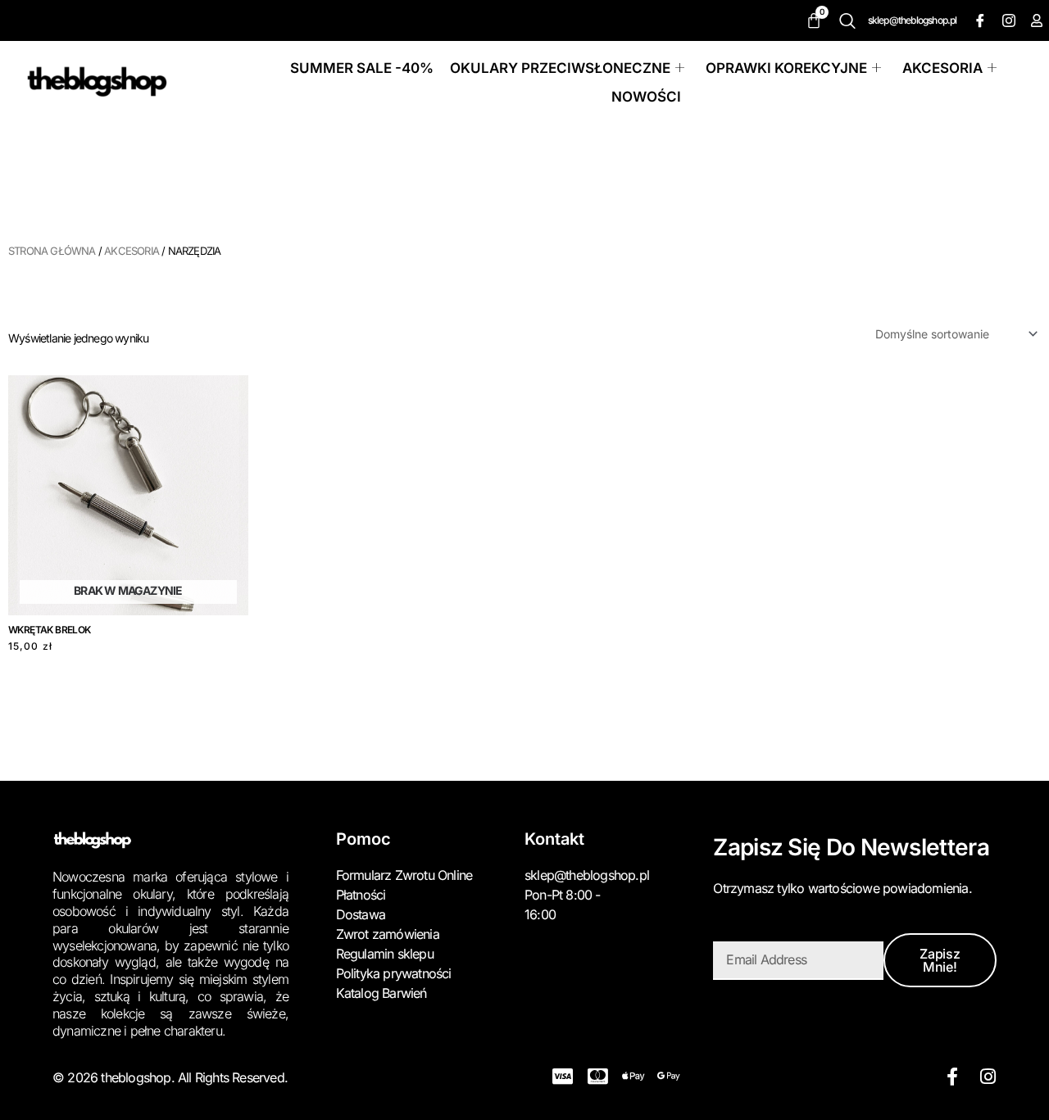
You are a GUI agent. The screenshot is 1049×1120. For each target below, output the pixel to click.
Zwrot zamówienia (387, 934)
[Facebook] (978, 20)
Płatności (361, 894)
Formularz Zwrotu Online (404, 875)
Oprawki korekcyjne (786, 68)
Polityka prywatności (394, 973)
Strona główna (52, 250)
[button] (851, 20)
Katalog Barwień (381, 993)
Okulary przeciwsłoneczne (560, 68)
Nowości (646, 96)
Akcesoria (942, 68)
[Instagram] (1007, 20)
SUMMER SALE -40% (362, 68)
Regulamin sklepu (385, 953)
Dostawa (360, 914)
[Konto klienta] (1036, 20)
